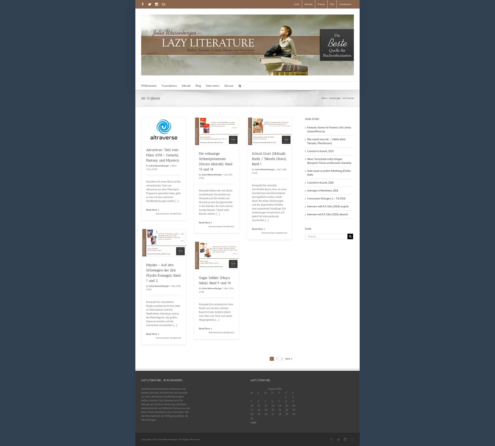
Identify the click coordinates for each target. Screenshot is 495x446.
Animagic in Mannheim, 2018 (322, 190)
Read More (151, 209)
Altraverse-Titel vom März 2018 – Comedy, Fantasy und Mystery (162, 155)
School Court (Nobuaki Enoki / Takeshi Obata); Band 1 (269, 158)
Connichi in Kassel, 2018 (320, 182)
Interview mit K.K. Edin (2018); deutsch (327, 214)
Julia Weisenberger (159, 165)
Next (287, 358)
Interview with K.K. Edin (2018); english (328, 206)
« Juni (253, 422)
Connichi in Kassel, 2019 (320, 151)
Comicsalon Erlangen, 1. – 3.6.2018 (326, 198)
